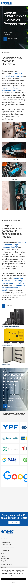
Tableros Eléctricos (6, 364)
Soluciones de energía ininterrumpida (10, 326)
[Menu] (25, 3)
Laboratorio (14, 179)
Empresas (14, 160)
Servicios (3, 553)
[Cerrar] (26, 570)
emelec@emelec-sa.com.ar (8, 547)
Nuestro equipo (5, 558)
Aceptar (13, 579)
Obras (14, 140)
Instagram (3, 567)
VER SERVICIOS (13, 38)
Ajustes (13, 582)
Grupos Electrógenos (7, 345)
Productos (3, 556)
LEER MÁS (9, 305)
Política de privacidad (11, 575)
